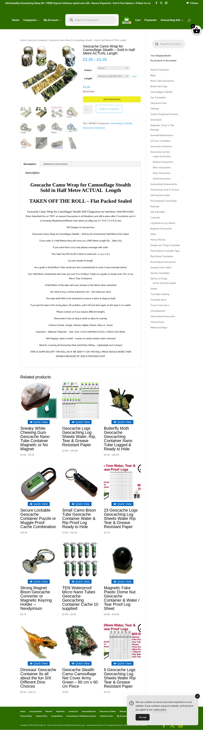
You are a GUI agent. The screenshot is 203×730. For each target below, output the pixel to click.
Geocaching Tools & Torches (165, 189)
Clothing (155, 108)
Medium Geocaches (163, 162)
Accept (142, 717)
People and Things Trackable (165, 245)
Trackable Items (159, 299)
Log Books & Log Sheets (163, 223)
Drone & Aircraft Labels (164, 283)
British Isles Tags (159, 86)
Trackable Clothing (160, 294)
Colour (88, 70)
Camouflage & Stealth (121, 123)
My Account (51, 20)
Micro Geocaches (161, 167)
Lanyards (155, 217)
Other (153, 234)
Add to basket (109, 109)
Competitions (57, 716)
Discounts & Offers (108, 711)
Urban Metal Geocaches (163, 316)
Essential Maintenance (162, 135)
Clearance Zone (159, 103)
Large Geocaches (162, 156)
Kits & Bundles (158, 212)
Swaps (154, 288)
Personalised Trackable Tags (165, 251)
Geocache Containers (37, 40)
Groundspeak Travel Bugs (164, 201)
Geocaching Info (89, 711)
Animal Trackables (160, 69)
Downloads (156, 119)
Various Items (157, 322)
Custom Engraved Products (164, 114)
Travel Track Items (160, 305)
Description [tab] (30, 164)
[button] (73, 50)
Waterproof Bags (159, 327)
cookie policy (160, 709)
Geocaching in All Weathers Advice (81, 716)
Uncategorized (158, 311)
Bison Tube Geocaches (162, 81)
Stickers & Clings (159, 278)
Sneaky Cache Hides (161, 267)
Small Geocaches (161, 178)
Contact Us (73, 711)
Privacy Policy (26, 716)
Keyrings (155, 206)
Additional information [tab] (55, 164)
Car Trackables (158, 97)
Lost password (35, 711)
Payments (150, 20)
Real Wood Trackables (162, 256)
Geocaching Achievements (164, 184)
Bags (153, 75)
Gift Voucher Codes (160, 195)
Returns (49, 711)
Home (15, 20)
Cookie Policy (41, 716)
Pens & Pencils (158, 239)
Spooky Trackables (160, 273)
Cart (137, 20)
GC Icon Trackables (160, 141)
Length (88, 78)
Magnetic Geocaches (161, 228)
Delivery (123, 711)
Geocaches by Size (160, 152)
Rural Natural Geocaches (163, 262)
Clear (134, 76)
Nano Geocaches (161, 173)
